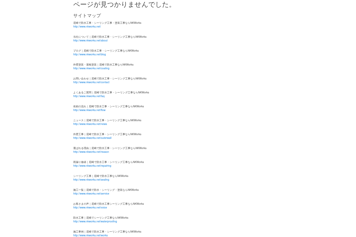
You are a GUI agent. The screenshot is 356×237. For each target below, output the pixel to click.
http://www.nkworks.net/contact (91, 82)
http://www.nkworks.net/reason (91, 151)
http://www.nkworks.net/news (90, 124)
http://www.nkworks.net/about (90, 40)
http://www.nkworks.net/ (87, 26)
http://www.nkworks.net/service (91, 193)
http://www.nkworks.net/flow (89, 110)
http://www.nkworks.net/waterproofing (95, 221)
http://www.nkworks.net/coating (91, 68)
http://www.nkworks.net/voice (90, 207)
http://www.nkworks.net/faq (89, 96)
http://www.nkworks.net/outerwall (92, 138)
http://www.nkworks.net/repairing (92, 165)
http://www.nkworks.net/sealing (91, 179)
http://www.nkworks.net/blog (89, 54)
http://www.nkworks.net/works (90, 235)
